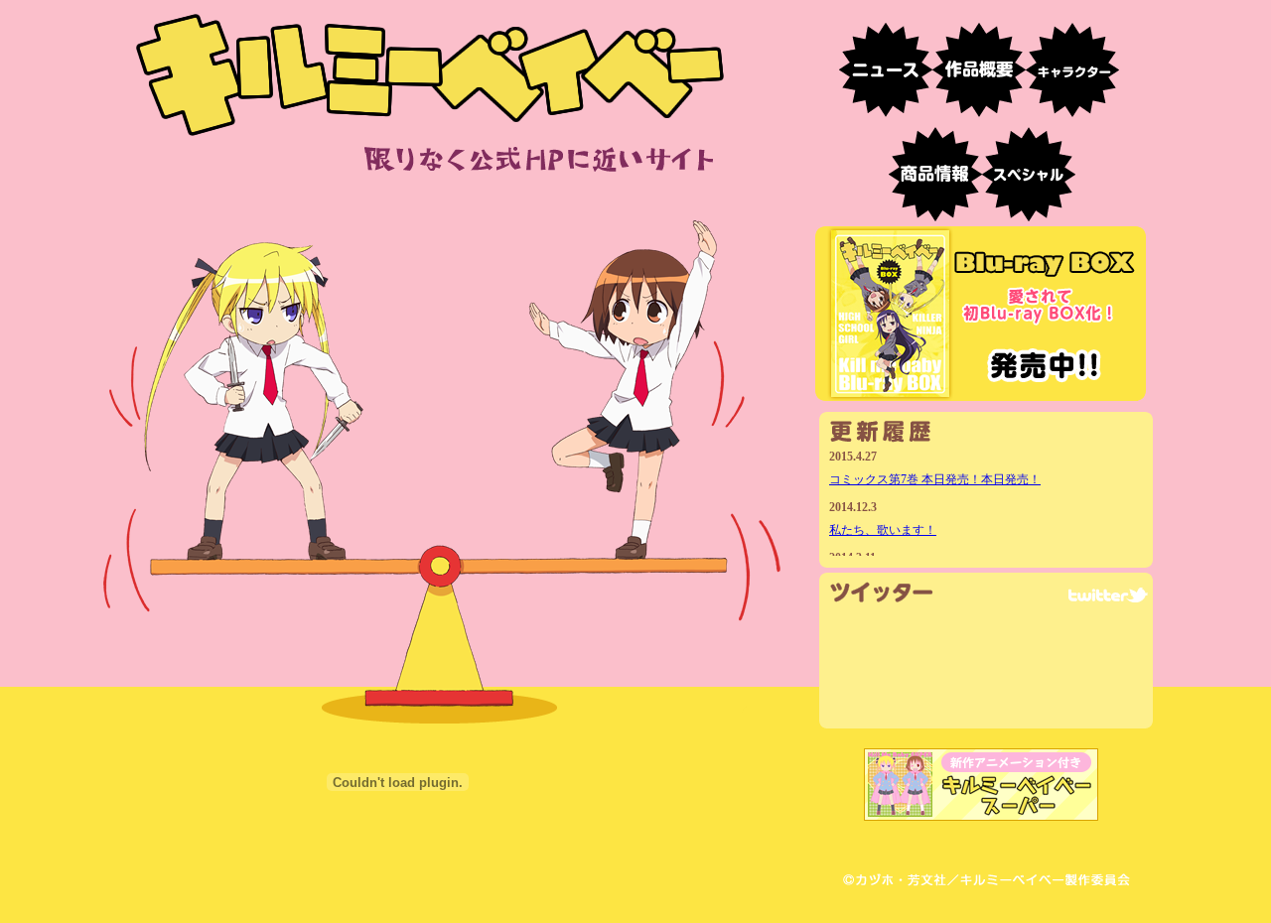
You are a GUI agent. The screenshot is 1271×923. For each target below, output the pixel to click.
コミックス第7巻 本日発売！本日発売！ (935, 479)
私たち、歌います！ (882, 530)
